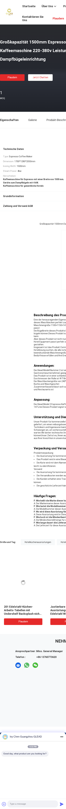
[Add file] (4, 804)
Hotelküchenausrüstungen (38, 542)
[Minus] (62, 737)
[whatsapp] (26, 665)
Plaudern (12, 77)
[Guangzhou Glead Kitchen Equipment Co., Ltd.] (9, 12)
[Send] (61, 804)
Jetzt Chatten (40, 77)
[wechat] (35, 665)
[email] (18, 665)
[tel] (44, 665)
